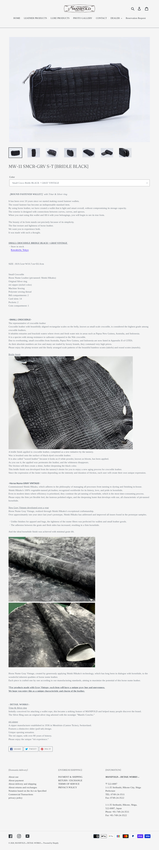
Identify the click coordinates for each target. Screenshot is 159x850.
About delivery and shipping (22, 784)
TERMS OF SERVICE (69, 784)
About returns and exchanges (23, 787)
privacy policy (16, 798)
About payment (16, 780)
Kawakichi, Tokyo (20, 250)
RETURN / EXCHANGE (70, 780)
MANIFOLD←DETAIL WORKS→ (29, 843)
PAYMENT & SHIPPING (70, 777)
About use (13, 777)
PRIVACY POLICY (67, 787)
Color (12, 177)
